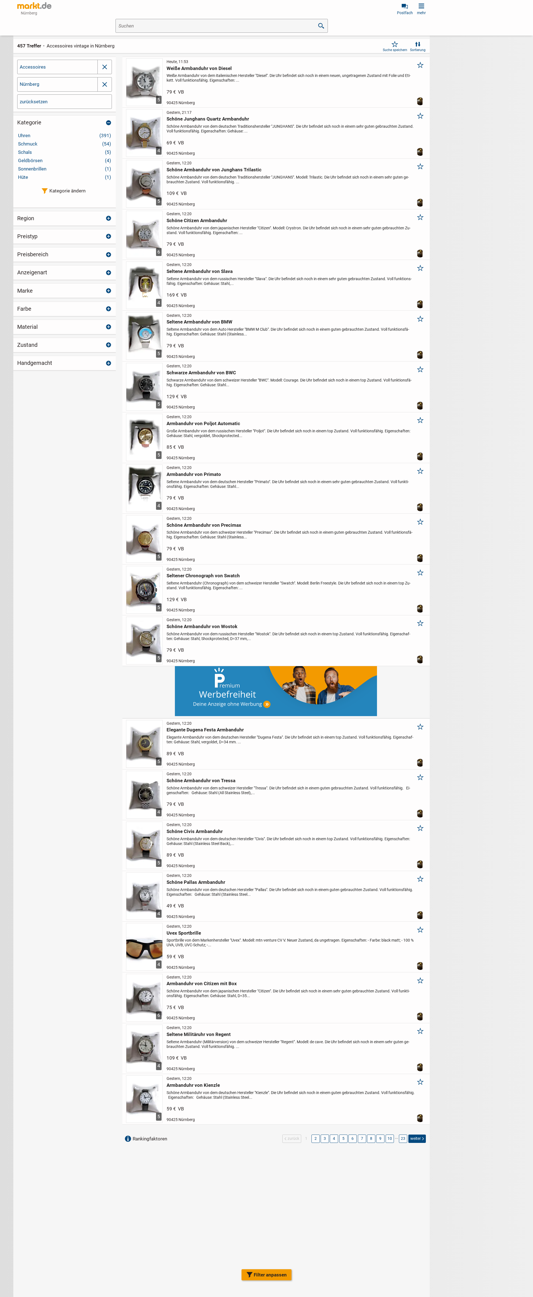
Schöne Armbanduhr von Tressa (201, 780)
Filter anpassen (270, 1275)
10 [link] (390, 1138)
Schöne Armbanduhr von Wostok (202, 626)
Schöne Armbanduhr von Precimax (204, 525)
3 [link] (325, 1138)
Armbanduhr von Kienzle (193, 1085)
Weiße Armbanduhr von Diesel (199, 68)
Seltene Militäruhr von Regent (199, 1034)
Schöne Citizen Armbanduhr (197, 220)
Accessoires (33, 67)
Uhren (64, 135)
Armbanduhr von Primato (194, 474)
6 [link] (352, 1138)
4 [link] (334, 1138)
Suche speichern (395, 50)
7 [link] (362, 1138)
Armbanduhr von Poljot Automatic (203, 423)
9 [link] (380, 1138)
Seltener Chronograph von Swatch (203, 575)
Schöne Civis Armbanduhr (195, 831)
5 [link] (343, 1138)
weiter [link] (415, 1138)
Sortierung (418, 50)
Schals (64, 152)
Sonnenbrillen (64, 169)
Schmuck (64, 144)
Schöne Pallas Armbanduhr (196, 882)
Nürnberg (29, 84)
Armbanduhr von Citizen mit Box (202, 983)
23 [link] (403, 1138)
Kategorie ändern (67, 191)
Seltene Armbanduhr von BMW (199, 322)
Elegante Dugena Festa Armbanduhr (205, 729)
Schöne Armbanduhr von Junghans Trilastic (214, 169)
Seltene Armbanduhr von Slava (200, 271)
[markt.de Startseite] (34, 5)
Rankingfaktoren (150, 1139)
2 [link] (316, 1138)
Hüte (64, 177)
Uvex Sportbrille (184, 933)
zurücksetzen (33, 101)
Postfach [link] (405, 13)
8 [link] (371, 1138)
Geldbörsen (64, 160)
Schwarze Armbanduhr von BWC (201, 372)
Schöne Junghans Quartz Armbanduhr (208, 119)
